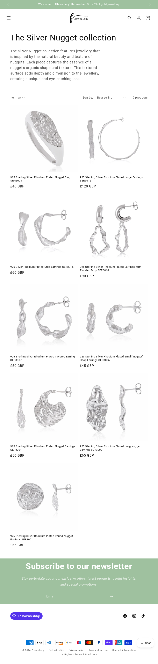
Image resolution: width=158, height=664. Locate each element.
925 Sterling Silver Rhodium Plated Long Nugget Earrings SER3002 (110, 448)
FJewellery (38, 650)
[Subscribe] (111, 596)
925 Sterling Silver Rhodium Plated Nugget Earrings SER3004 (42, 448)
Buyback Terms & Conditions (81, 654)
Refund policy (57, 650)
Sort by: (87, 97)
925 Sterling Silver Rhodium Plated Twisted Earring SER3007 (42, 358)
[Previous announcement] (8, 4)
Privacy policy (77, 650)
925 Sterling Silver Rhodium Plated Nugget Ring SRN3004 (40, 179)
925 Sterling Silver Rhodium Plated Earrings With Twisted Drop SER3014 (111, 268)
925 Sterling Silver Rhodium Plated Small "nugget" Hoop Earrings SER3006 (111, 358)
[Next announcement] (150, 4)
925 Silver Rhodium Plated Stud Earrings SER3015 (41, 266)
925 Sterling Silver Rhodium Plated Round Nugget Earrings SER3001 (41, 537)
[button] (8, 18)
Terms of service (98, 650)
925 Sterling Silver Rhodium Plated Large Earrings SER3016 (111, 179)
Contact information (124, 650)
